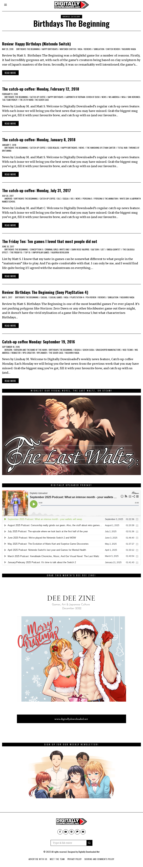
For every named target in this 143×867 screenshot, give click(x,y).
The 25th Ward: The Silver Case (34, 99)
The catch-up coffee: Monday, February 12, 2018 (40, 89)
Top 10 (27, 252)
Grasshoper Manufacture (108, 349)
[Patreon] (77, 831)
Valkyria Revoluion (60, 252)
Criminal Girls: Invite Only (57, 249)
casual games (55, 297)
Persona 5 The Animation (106, 198)
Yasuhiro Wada (129, 49)
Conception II (36, 249)
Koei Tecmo (128, 349)
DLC (59, 198)
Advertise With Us (38, 859)
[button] (89, 843)
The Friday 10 (16, 252)
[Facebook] (60, 831)
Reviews (88, 49)
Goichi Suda (88, 349)
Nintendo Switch (68, 49)
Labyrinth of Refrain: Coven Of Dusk (83, 96)
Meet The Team (57, 859)
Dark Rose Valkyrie (80, 249)
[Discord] (83, 831)
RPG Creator (29, 352)
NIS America (114, 96)
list (103, 249)
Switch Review (113, 49)
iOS (72, 198)
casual (44, 297)
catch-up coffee (38, 96)
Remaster (16, 352)
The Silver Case (56, 352)
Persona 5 (87, 198)
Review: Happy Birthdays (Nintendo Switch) (36, 44)
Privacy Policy (74, 859)
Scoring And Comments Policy (99, 859)
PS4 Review (91, 297)
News (104, 96)
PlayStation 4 (77, 297)
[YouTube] (65, 831)
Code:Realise (53, 147)
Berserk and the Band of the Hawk (30, 349)
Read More (10, 72)
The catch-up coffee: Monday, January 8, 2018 (38, 139)
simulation (99, 49)
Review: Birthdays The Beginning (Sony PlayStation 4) (45, 292)
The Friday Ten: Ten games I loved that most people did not (49, 241)
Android (8, 198)
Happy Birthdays (50, 49)
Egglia (66, 198)
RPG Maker (42, 352)
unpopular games (40, 252)
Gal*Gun (95, 249)
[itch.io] (71, 831)
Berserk (8, 349)
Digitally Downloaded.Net (88, 851)
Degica (77, 349)
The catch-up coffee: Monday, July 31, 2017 (36, 190)
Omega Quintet (114, 249)
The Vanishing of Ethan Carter (100, 147)
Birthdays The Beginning (28, 49)
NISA (80, 49)
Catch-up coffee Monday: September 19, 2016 (38, 341)
